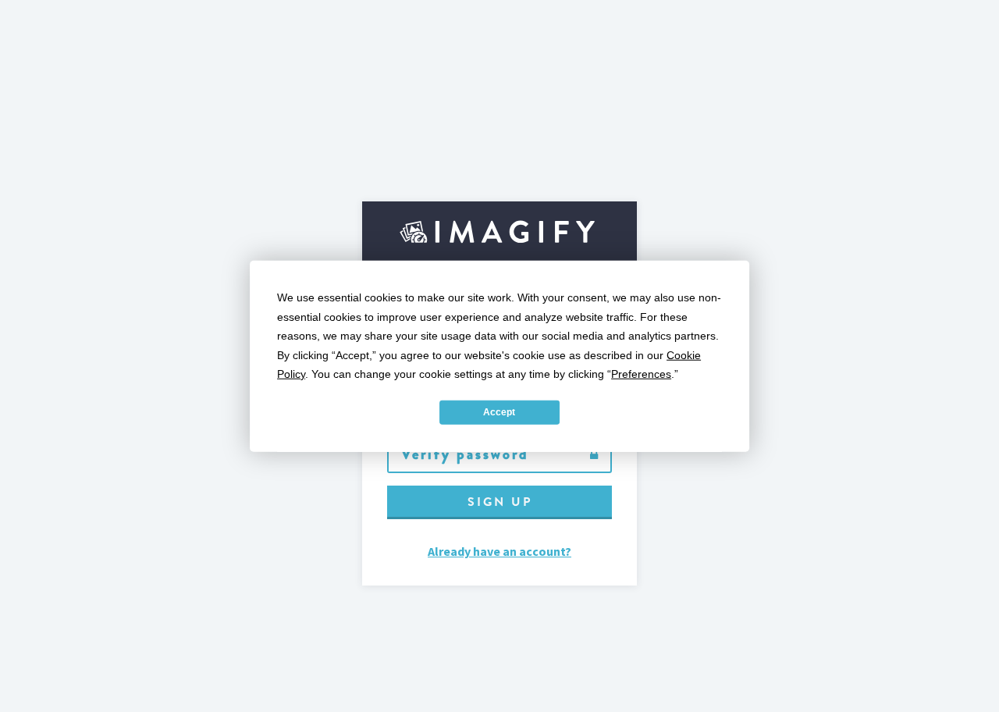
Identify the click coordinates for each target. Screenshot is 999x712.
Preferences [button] (641, 374)
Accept (499, 412)
